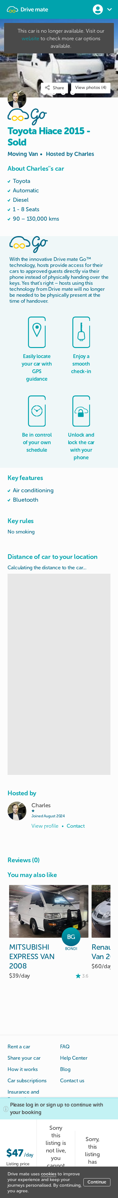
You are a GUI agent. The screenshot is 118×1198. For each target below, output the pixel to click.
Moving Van (51, 154)
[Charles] (17, 811)
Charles (84, 154)
